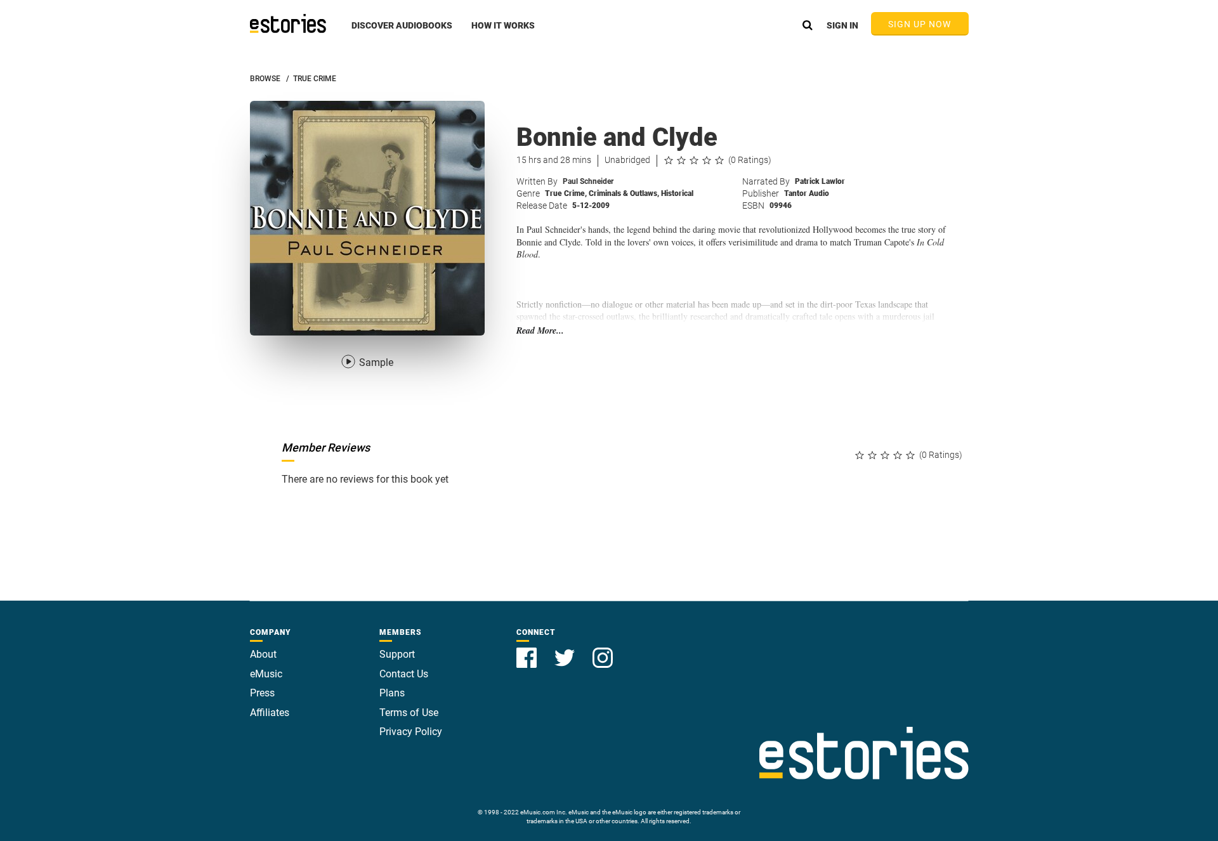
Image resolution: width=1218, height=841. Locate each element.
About (263, 654)
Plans (392, 693)
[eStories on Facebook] (528, 650)
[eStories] (288, 23)
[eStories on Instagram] (602, 650)
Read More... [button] (540, 331)
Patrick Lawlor (820, 181)
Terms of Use (408, 713)
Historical (677, 193)
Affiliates (269, 713)
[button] (401, 32)
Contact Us (403, 674)
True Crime (566, 193)
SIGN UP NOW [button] (920, 24)
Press (262, 693)
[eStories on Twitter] (566, 650)
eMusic (266, 674)
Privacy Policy (410, 732)
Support (397, 654)
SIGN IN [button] (842, 25)
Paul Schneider (588, 181)
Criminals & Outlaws (624, 193)
